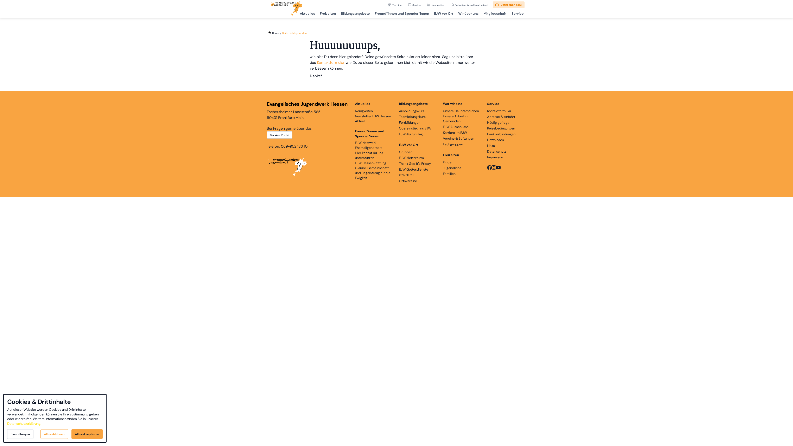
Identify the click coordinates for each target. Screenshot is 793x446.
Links (491, 146)
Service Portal (279, 135)
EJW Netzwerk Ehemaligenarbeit (368, 145)
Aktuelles (307, 13)
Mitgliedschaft (495, 13)
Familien (449, 174)
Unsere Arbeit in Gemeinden (455, 118)
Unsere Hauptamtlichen (461, 111)
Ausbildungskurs (411, 111)
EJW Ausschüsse (456, 127)
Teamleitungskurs (412, 117)
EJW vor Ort (443, 13)
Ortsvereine (408, 181)
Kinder (448, 162)
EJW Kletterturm (411, 158)
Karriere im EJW (455, 132)
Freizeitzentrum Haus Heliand (471, 5)
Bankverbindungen (501, 134)
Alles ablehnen (54, 434)
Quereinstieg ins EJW (415, 128)
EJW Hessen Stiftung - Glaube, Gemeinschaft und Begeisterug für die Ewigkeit (372, 170)
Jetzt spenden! (511, 5)
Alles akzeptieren (87, 434)
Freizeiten (328, 13)
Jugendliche (452, 168)
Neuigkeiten (364, 111)
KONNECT (406, 175)
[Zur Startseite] (286, 9)
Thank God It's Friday (415, 163)
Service (416, 5)
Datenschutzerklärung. (24, 423)
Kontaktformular (331, 62)
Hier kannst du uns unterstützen (369, 155)
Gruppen (405, 152)
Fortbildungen (409, 122)
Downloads (495, 140)
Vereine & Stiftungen (458, 138)
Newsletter (438, 5)
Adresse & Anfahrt (501, 117)
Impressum (495, 157)
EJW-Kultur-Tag (411, 134)
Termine (397, 5)
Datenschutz (496, 151)
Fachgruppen (453, 144)
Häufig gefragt (498, 122)
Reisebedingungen (501, 128)
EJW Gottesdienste (413, 169)
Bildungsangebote (355, 13)
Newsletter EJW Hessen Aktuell (373, 118)
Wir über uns (468, 13)
